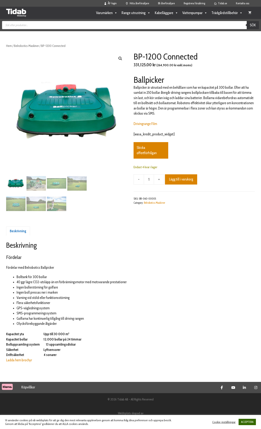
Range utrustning (134, 13)
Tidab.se (222, 3)
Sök (253, 25)
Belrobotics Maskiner (26, 46)
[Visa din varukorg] (250, 13)
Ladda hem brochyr (19, 360)
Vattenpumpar (192, 13)
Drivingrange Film (145, 124)
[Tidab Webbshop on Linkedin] (244, 387)
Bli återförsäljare (166, 3)
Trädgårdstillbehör (224, 13)
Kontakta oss (242, 3)
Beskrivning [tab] (18, 231)
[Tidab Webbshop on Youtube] (233, 387)
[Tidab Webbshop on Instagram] (256, 387)
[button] (120, 58)
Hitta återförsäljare (139, 3)
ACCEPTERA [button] (247, 421)
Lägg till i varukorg (181, 179)
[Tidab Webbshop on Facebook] (222, 387)
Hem (9, 46)
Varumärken (104, 13)
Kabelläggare (164, 13)
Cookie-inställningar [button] (224, 422)
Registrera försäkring (194, 3)
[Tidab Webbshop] (16, 13)
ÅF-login (112, 3)
